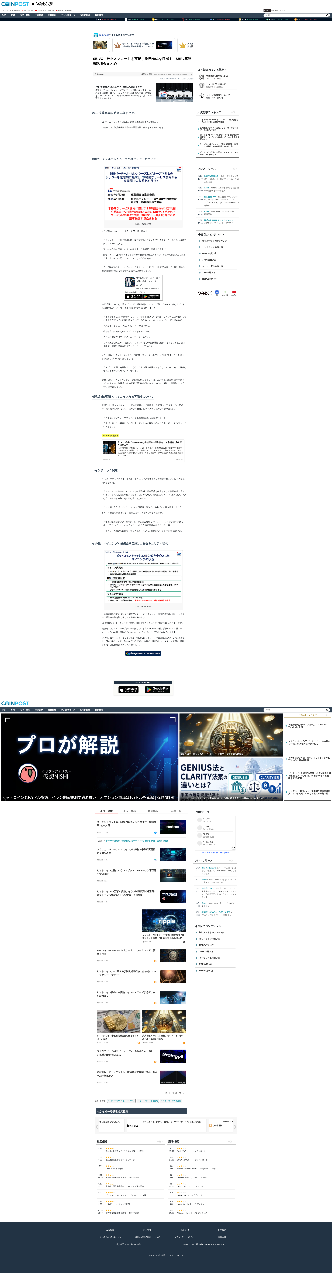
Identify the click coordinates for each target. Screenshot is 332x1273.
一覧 (233, 112)
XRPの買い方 (208, 272)
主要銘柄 (39, 15)
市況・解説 (25, 15)
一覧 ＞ (326, 715)
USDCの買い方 (209, 253)
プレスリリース (68, 15)
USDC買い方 (28, 10)
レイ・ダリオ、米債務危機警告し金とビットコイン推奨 (118, 1037)
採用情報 (99, 15)
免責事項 (185, 1230)
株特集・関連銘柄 (65, 10)
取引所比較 (85, 15)
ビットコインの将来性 (11, 10)
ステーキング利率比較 (45, 10)
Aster (206, 188)
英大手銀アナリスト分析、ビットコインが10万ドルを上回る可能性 (163, 1037)
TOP (4, 15)
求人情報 (147, 1230)
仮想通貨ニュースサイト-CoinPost (171, 1255)
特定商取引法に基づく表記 (128, 1244)
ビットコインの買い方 (216, 84)
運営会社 (222, 1237)
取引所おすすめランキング (214, 241)
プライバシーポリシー (184, 1237)
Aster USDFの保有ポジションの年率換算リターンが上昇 (165, 1122)
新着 (13, 15)
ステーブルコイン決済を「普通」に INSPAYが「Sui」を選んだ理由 (221, 179)
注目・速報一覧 (173, 1093)
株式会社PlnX (210, 197)
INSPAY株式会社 (211, 176)
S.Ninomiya (99, 74)
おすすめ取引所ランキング (218, 95)
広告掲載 (110, 1230)
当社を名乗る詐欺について (147, 1237)
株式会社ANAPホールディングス (218, 220)
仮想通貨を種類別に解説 (217, 76)
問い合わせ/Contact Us (110, 1237)
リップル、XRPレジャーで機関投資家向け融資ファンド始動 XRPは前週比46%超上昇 (163, 936)
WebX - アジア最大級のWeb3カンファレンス (203, 1244)
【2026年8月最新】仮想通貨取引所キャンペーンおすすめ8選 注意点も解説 (136, 841)
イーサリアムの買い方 (212, 266)
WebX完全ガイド (278, 10)
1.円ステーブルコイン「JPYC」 (121, 1101)
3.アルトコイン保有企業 (171, 1101)
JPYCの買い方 (209, 260)
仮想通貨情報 (146, 74)
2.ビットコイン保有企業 (148, 1101)
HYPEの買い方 (209, 279)
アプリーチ (141, 292)
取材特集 (52, 15)
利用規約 (222, 1230)
